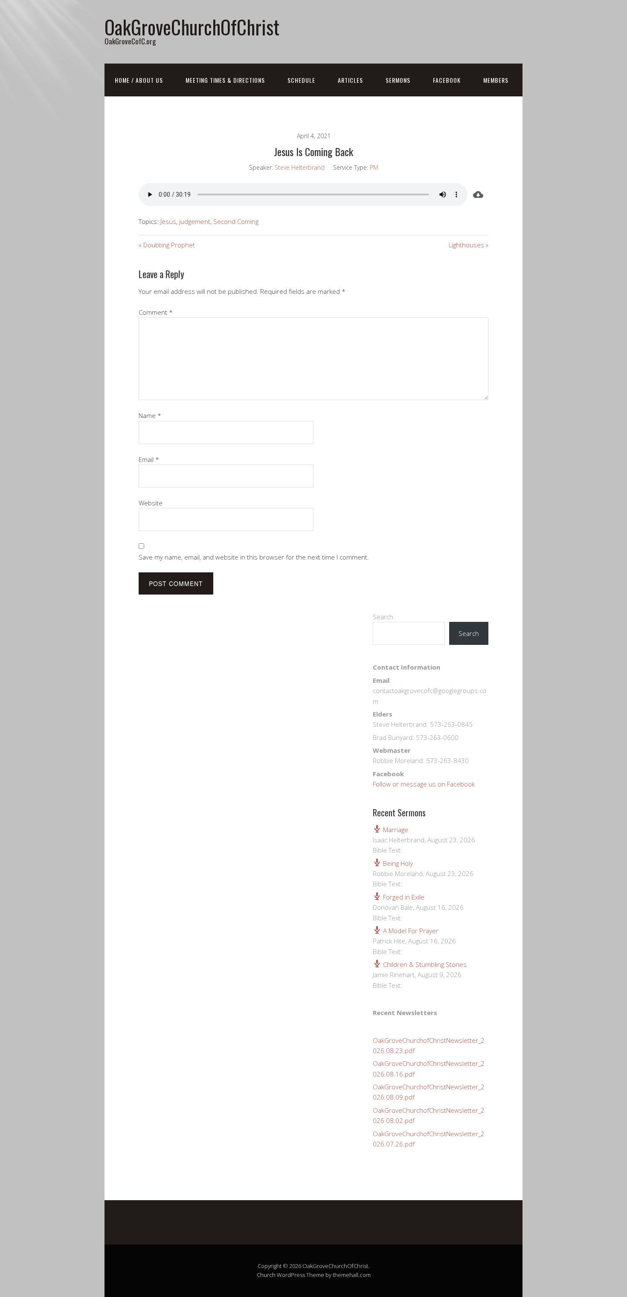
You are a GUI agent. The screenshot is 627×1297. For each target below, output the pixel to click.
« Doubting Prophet (167, 245)
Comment (156, 312)
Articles (350, 79)
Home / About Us (139, 79)
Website (151, 503)
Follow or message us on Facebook (424, 784)
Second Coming (235, 221)
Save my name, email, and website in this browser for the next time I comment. (254, 557)
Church (266, 1275)
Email (149, 459)
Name (150, 415)
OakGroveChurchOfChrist (191, 26)
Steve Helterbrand (300, 167)
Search (383, 616)
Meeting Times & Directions (225, 79)
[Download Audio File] (477, 194)
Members (495, 79)
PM (374, 167)
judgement (194, 221)
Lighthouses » (468, 245)
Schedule (301, 79)
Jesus (168, 221)
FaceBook (447, 79)
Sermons (398, 79)
